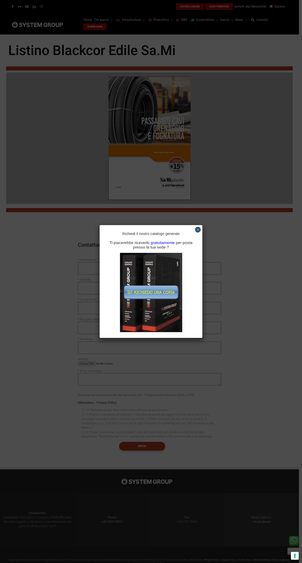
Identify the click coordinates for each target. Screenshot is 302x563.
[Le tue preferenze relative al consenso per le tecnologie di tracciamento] (295, 556)
